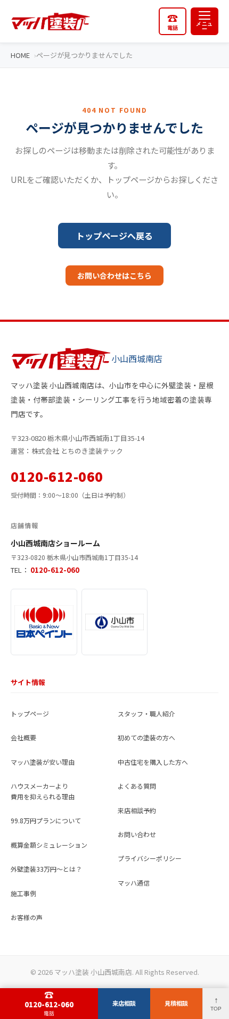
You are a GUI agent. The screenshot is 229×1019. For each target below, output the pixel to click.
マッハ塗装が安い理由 (43, 761)
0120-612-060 (57, 476)
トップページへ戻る (114, 235)
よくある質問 (137, 785)
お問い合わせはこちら (114, 275)
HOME (20, 55)
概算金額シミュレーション (49, 844)
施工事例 (23, 893)
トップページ (30, 713)
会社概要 (23, 737)
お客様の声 (27, 917)
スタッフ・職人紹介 (146, 713)
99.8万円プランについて (46, 820)
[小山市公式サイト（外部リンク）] (114, 622)
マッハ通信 (134, 882)
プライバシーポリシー (150, 858)
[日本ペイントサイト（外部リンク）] (44, 622)
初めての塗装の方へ (146, 737)
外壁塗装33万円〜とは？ (46, 868)
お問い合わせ (137, 834)
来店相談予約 (137, 810)
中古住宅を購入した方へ (153, 761)
